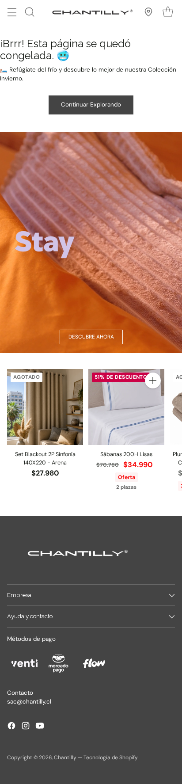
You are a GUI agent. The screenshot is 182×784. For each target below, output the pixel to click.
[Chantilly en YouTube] (39, 727)
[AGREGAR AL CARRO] (153, 380)
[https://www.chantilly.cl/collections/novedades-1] (91, 242)
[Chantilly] (91, 12)
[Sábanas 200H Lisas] (126, 407)
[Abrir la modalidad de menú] (12, 12)
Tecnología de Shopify (110, 757)
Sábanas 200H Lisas (126, 454)
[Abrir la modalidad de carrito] (168, 12)
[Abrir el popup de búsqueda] (29, 12)
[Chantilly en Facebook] (11, 727)
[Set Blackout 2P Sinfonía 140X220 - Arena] (45, 407)
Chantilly (65, 757)
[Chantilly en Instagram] (25, 727)
